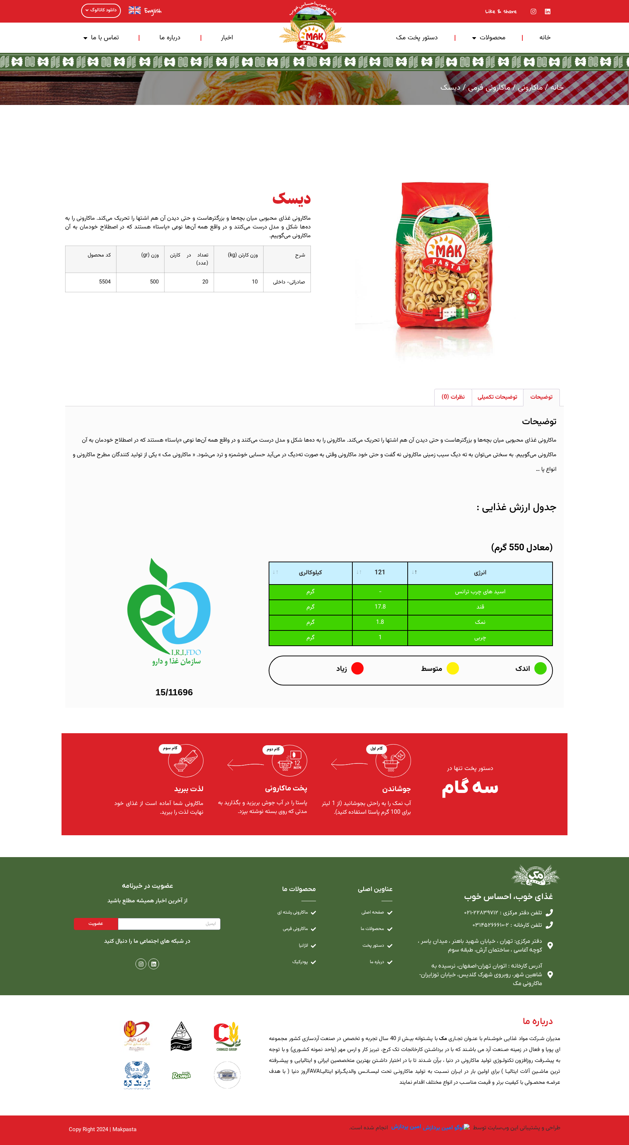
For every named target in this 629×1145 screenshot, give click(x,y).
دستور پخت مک (417, 38)
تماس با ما (105, 38)
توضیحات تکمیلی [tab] (497, 397)
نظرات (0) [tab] (453, 397)
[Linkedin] (548, 11)
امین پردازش (406, 1127)
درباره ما (170, 38)
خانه (545, 38)
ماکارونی (530, 88)
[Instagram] (533, 11)
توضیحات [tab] (541, 397)
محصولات (493, 38)
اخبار (227, 38)
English (153, 10)
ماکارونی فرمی (489, 88)
